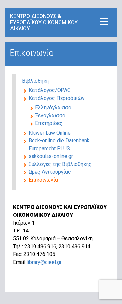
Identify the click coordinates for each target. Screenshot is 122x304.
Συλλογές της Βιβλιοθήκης (60, 164)
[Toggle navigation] (103, 22)
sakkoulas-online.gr (51, 156)
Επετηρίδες (48, 123)
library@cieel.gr (43, 262)
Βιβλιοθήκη (35, 81)
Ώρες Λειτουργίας (50, 172)
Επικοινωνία (43, 180)
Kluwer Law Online (50, 133)
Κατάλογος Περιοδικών (57, 98)
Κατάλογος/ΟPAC (50, 90)
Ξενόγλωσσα (50, 115)
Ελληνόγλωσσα (53, 107)
